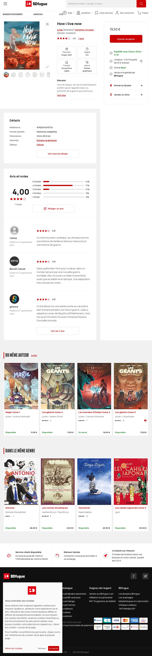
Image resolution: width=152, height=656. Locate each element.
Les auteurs (66, 616)
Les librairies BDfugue (129, 593)
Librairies (85, 12)
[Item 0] (6, 74)
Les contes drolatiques (55, 507)
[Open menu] (5, 4)
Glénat (40, 144)
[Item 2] (20, 74)
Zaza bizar (84, 507)
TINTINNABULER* (127, 608)
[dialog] (32, 617)
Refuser (42, 648)
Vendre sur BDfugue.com (101, 593)
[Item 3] (27, 74)
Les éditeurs (66, 608)
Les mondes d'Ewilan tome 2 (94, 412)
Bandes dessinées (13, 14)
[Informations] (141, 61)
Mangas (38, 14)
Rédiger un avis (56, 208)
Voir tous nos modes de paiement (77, 625)
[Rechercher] (141, 3)
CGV (65, 652)
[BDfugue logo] (36, 4)
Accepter (53, 648)
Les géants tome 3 (125, 412)
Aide (70, 12)
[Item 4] (34, 74)
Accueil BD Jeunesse (70, 597)
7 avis (81, 38)
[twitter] (145, 576)
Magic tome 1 (12, 412)
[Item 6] (49, 74)
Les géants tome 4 (52, 412)
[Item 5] (42, 74)
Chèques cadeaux (128, 605)
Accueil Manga (67, 601)
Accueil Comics (67, 605)
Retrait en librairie (122, 85)
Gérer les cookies (13, 648)
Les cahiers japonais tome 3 (130, 507)
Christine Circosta (84, 29)
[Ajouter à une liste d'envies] (47, 24)
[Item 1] (13, 74)
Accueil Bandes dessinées (73, 593)
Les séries (65, 612)
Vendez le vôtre (122, 94)
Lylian (60, 29)
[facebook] (134, 576)
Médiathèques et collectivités (133, 601)
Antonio (10, 507)
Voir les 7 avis (57, 331)
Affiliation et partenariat (101, 597)
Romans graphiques (47, 140)
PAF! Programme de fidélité (102, 601)
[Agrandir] (47, 67)
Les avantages (126, 597)
